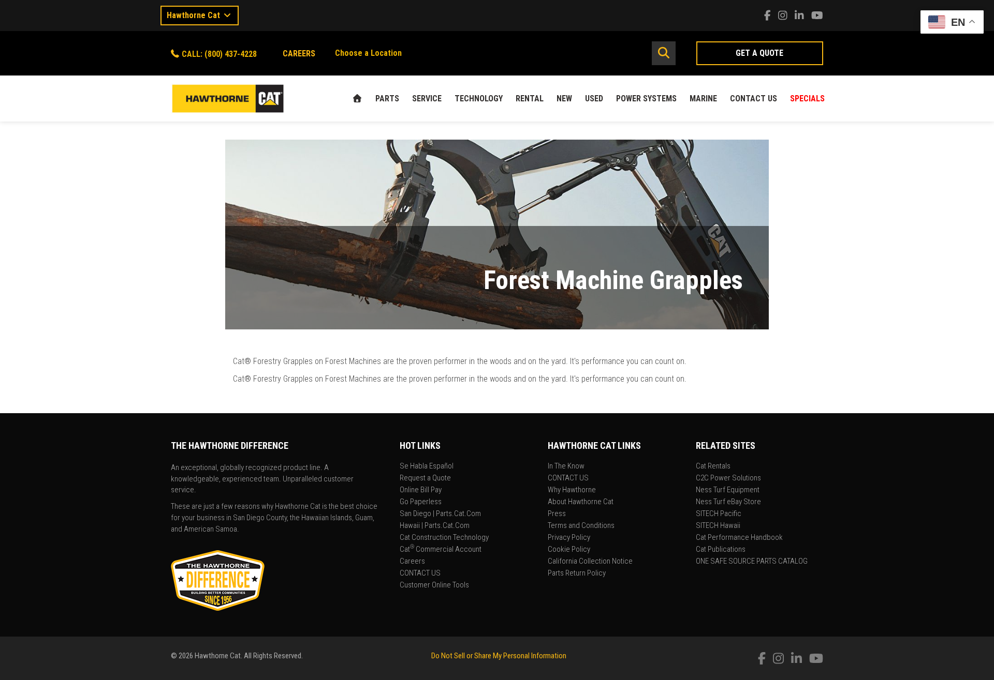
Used (594, 98)
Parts (387, 98)
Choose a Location (368, 53)
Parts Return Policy (577, 573)
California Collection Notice (590, 561)
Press (557, 514)
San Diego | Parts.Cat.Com (440, 514)
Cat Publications (721, 550)
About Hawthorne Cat (580, 502)
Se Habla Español (427, 466)
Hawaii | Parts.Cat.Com (435, 526)
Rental (530, 98)
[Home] (357, 98)
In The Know (566, 466)
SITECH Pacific (718, 514)
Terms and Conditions (581, 526)
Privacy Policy (569, 538)
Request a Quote (425, 478)
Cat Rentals (713, 466)
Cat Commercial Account (440, 550)
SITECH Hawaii (718, 526)
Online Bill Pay (421, 490)
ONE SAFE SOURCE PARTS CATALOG (752, 561)
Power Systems (646, 98)
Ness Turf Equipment (727, 490)
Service (427, 98)
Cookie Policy (569, 550)
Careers (412, 561)
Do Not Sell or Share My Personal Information (498, 655)
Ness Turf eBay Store (728, 502)
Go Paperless (421, 502)
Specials (807, 98)
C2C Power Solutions (728, 478)
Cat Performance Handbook (739, 538)
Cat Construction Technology (444, 538)
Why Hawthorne (572, 490)
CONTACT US (753, 98)
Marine (703, 98)
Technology (479, 98)
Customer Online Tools (434, 585)
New (564, 98)
